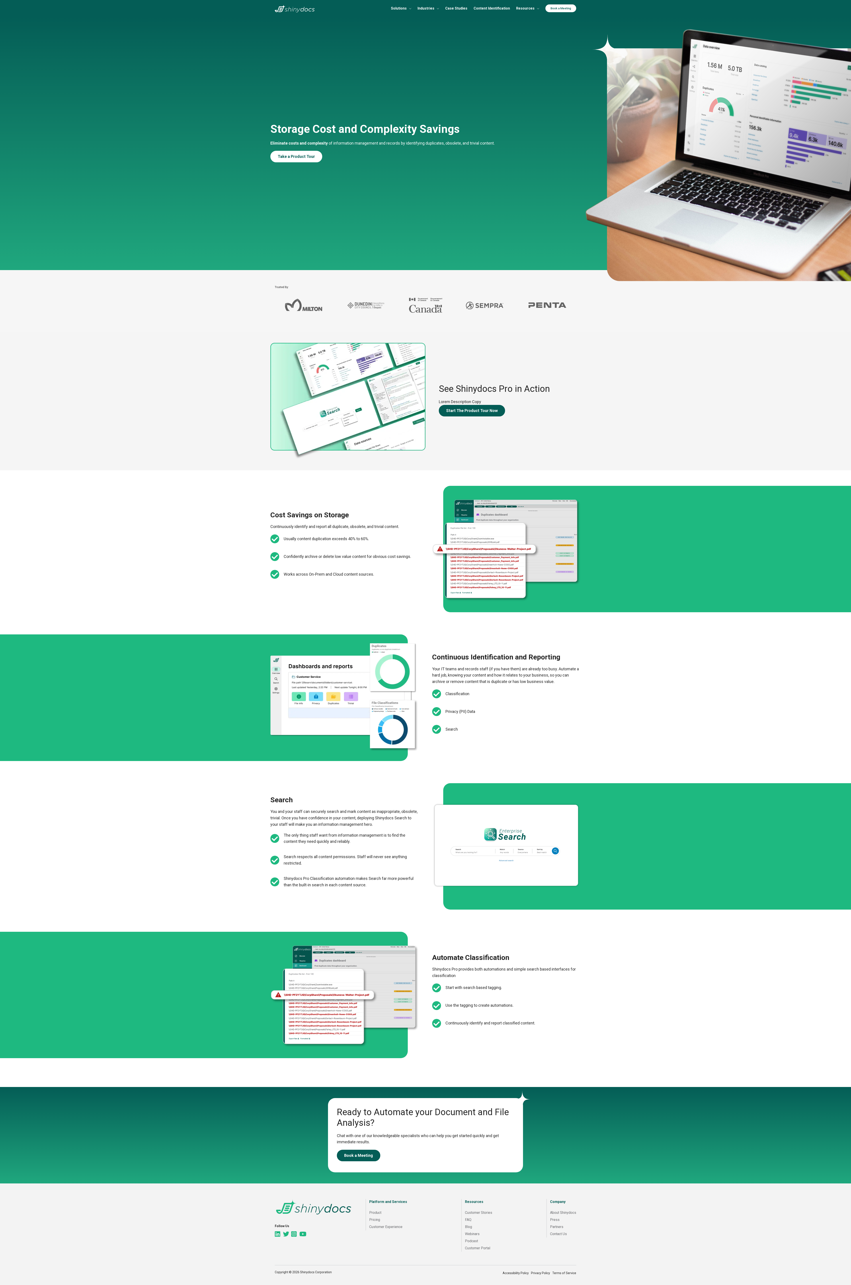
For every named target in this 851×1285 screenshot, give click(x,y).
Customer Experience (385, 1227)
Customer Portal (477, 1248)
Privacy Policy (540, 1273)
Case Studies (456, 8)
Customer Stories (478, 1212)
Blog (468, 1227)
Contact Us (558, 1234)
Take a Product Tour (296, 156)
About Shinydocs (563, 1212)
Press (555, 1220)
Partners (556, 1227)
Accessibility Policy (516, 1273)
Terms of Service (564, 1273)
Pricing (374, 1220)
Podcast (471, 1241)
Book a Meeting (560, 8)
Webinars (472, 1234)
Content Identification (492, 8)
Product (375, 1212)
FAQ (468, 1220)
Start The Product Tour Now (472, 410)
